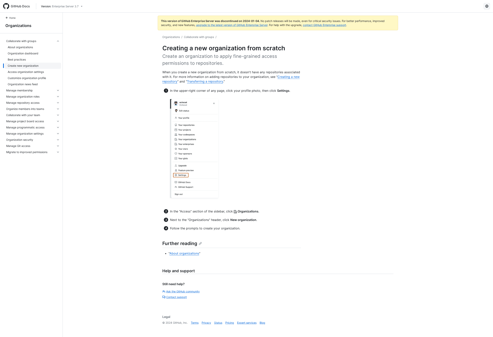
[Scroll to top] (484, 328)
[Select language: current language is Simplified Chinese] (487, 6)
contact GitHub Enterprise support (324, 25)
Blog (262, 322)
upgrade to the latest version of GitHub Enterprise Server (231, 25)
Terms (195, 322)
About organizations (184, 253)
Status (218, 322)
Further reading (179, 243)
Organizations (18, 25)
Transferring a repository (205, 81)
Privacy (206, 322)
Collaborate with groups (199, 37)
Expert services (247, 322)
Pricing (229, 322)
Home (12, 17)
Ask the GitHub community (183, 291)
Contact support (176, 297)
